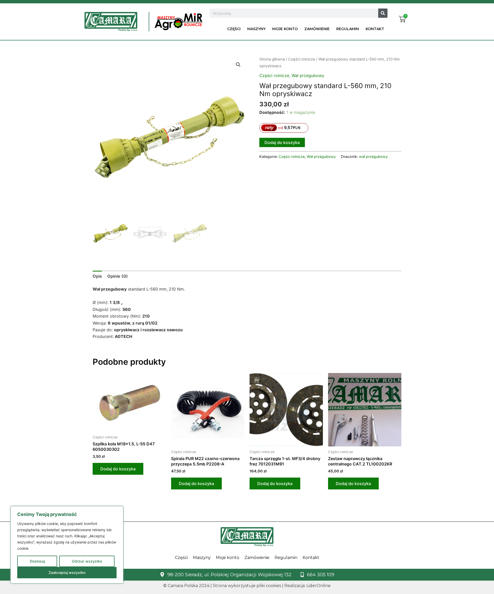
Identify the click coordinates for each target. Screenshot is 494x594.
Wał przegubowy (308, 75)
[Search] (382, 13)
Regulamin (347, 29)
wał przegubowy (373, 156)
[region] (66, 545)
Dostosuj (37, 561)
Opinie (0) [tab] (117, 276)
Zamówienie (317, 29)
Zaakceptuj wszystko (67, 572)
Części (234, 29)
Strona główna (272, 59)
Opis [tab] (97, 276)
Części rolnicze (301, 59)
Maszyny (256, 29)
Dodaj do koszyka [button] (118, 468)
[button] (238, 64)
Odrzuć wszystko (87, 561)
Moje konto (285, 29)
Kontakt (375, 29)
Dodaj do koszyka (282, 142)
